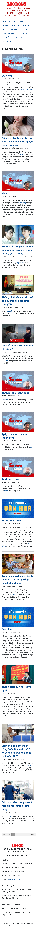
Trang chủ (6, 21)
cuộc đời (5, 361)
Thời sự (6, 29)
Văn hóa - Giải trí (9, 33)
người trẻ (20, 263)
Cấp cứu (9, 816)
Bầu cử (9, 311)
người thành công (26, 90)
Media (22, 21)
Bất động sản (22, 33)
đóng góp (12, 595)
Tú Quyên (22, 154)
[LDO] (18, 64)
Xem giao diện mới (9, 41)
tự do (6, 491)
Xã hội (15, 21)
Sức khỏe (6, 37)
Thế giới (15, 37)
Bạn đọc (14, 29)
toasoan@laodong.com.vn (15, 879)
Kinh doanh (16, 25)
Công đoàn (24, 29)
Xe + (22, 37)
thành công (22, 203)
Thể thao (6, 25)
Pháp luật (26, 25)
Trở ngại (5, 400)
